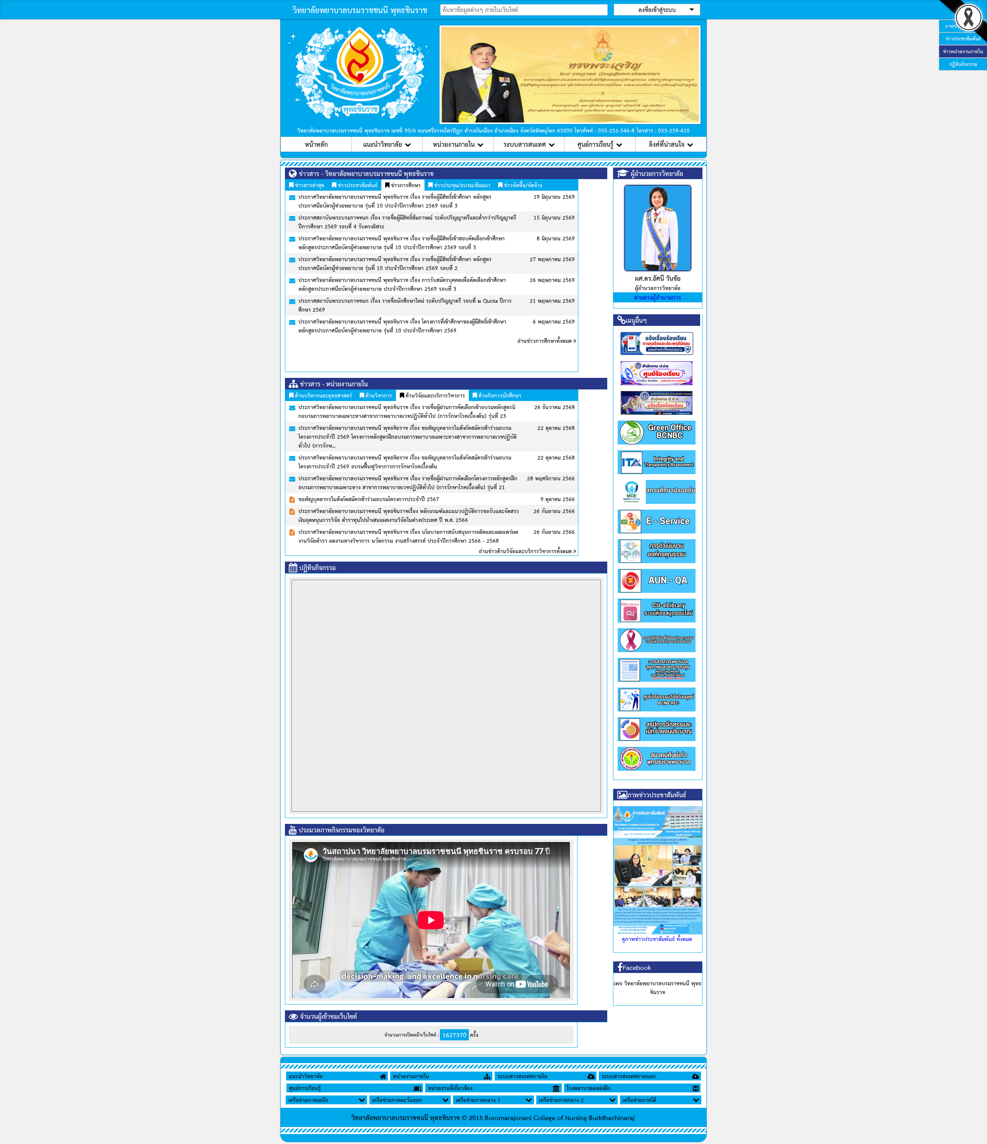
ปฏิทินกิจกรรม (963, 64)
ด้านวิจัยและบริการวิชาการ (434, 395)
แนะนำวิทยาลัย (382, 144)
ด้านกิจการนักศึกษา (499, 395)
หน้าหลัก (316, 144)
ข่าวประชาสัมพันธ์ (356, 185)
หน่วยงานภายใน (454, 144)
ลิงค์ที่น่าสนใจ (666, 144)
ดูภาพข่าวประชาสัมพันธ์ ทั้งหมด (657, 938)
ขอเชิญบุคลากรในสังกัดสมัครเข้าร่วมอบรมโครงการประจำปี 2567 (368, 499)
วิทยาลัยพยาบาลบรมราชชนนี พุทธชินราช (360, 9)
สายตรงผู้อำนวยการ (657, 297)
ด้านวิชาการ (378, 395)
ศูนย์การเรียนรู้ (595, 144)
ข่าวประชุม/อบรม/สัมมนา (461, 185)
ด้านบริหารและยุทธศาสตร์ (322, 395)
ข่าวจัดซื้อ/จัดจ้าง (522, 185)
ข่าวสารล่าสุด (308, 185)
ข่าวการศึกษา (405, 185)
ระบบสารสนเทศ (525, 144)
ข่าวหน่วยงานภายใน (963, 51)
